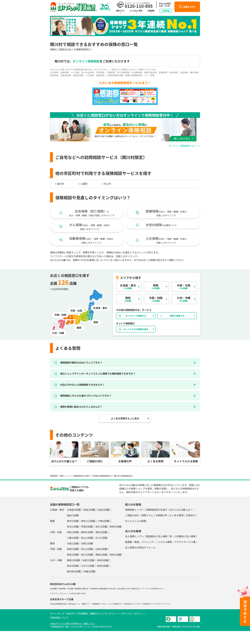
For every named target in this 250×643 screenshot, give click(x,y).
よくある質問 (176, 515)
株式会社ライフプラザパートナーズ (156, 604)
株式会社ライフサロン (133, 604)
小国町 (84, 183)
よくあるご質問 (136, 10)
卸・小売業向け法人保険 (182, 536)
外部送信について (59, 617)
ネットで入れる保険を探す (135, 329)
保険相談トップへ (134, 509)
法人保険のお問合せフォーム (140, 547)
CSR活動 (70, 588)
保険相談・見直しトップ (60, 475)
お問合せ (190, 515)
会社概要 (53, 588)
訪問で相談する (177, 315)
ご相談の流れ (132, 515)
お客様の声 (161, 515)
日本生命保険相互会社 (58, 604)
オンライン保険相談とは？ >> (184, 145)
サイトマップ (57, 613)
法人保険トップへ (134, 536)
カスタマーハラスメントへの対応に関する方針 (68, 593)
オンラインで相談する (135, 315)
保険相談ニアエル (99, 604)
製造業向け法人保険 (156, 536)
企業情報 (150, 10)
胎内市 (60, 183)
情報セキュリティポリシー (104, 613)
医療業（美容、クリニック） (140, 542)
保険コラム (120, 10)
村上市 (107, 183)
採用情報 (165, 10)
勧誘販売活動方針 (81, 588)
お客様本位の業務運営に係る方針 (103, 588)
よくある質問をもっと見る (125, 418)
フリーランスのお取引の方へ (152, 588)
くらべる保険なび (114, 604)
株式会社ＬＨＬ (75, 604)
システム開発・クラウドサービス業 (176, 542)
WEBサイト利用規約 (77, 613)
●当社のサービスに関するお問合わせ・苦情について (72, 623)
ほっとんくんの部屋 (135, 521)
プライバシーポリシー (132, 613)
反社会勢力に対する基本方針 (128, 588)
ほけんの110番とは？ (181, 509)
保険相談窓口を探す (81, 475)
